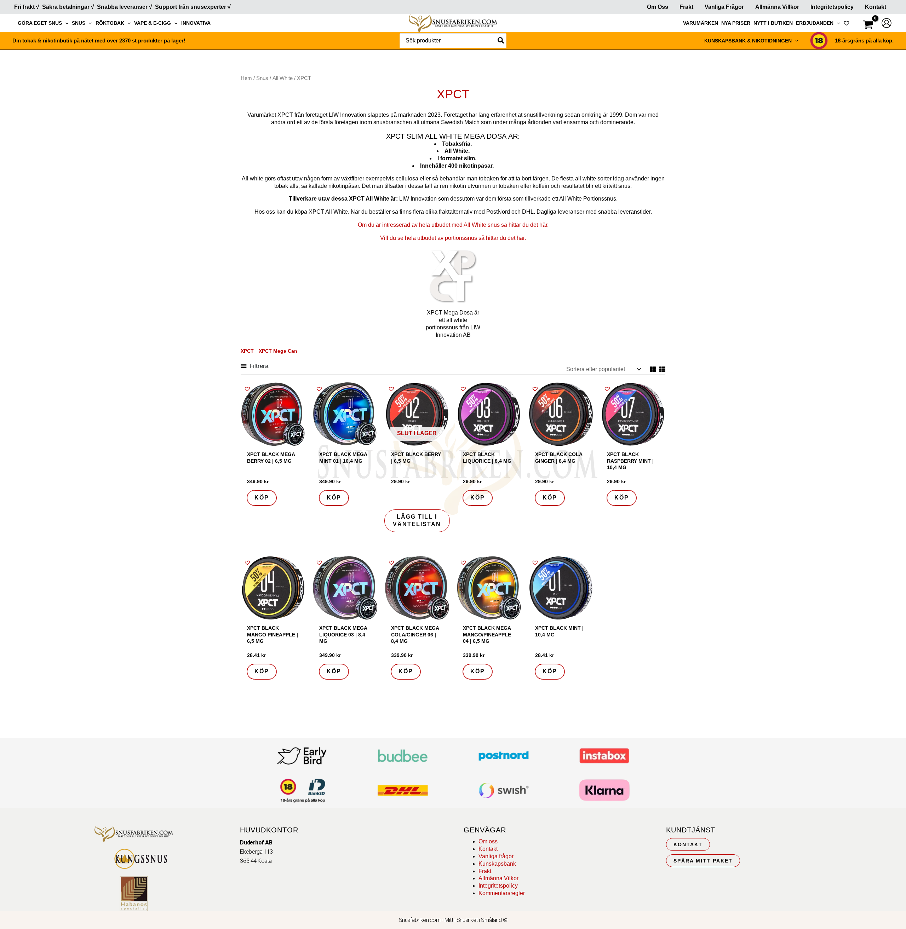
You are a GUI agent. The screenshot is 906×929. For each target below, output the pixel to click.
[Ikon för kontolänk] (886, 23)
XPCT (247, 351)
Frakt (686, 7)
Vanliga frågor (724, 7)
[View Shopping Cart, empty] (868, 25)
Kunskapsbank (497, 864)
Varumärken (700, 23)
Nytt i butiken (773, 23)
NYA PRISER (735, 23)
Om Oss (657, 7)
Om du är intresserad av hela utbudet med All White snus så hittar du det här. (453, 225)
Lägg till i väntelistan (417, 520)
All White (283, 78)
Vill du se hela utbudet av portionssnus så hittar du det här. (453, 238)
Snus (78, 23)
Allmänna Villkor (777, 7)
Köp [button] (261, 498)
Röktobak (110, 23)
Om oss (488, 841)
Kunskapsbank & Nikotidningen (748, 41)
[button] (65, 23)
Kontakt (875, 7)
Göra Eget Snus (40, 23)
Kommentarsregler (501, 893)
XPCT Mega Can (278, 351)
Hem (246, 78)
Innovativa (196, 23)
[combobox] (453, 41)
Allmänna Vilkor (498, 878)
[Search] (501, 41)
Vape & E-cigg (152, 23)
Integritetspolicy (832, 7)
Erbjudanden (814, 23)
